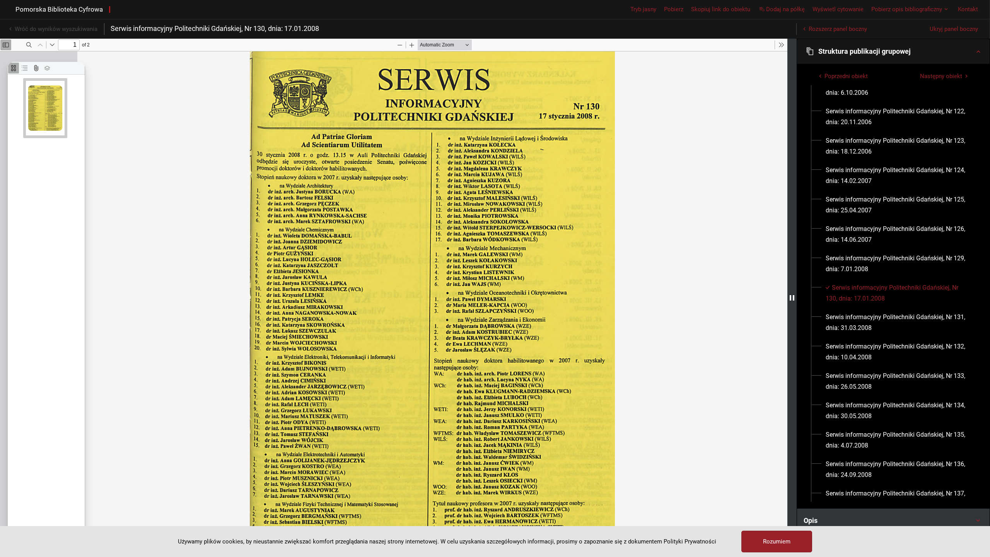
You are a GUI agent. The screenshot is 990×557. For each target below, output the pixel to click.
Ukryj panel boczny (954, 29)
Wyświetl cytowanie (838, 9)
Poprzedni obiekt (846, 76)
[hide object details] (792, 298)
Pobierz (673, 9)
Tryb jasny (643, 9)
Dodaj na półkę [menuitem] (785, 9)
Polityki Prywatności (690, 541)
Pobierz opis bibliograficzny (906, 9)
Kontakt (968, 9)
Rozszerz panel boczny (838, 29)
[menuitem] (897, 87)
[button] (893, 51)
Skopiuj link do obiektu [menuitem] (720, 9)
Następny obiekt (941, 76)
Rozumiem (776, 541)
